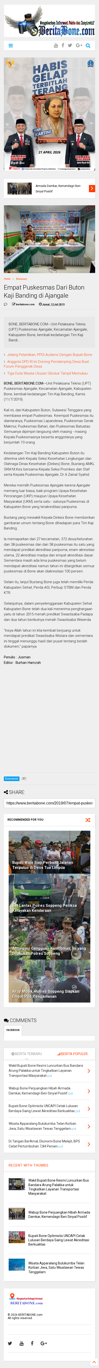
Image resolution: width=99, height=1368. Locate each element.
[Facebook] (63, 45)
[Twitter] (70, 45)
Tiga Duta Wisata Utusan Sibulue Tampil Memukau (47, 373)
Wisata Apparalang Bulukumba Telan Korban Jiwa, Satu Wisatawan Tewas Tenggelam (56, 1267)
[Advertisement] (49, 720)
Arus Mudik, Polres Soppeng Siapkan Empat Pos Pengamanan (45, 994)
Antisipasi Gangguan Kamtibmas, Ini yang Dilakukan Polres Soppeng (49, 951)
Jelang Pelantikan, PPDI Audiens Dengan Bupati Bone (49, 355)
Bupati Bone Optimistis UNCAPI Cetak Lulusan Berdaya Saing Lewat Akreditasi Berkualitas (60, 186)
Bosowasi (21, 279)
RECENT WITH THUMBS (29, 1165)
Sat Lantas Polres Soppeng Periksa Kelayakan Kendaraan (44, 908)
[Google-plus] (79, 45)
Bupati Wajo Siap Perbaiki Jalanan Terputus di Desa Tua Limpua (42, 865)
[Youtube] (56, 45)
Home (7, 279)
